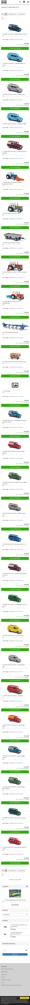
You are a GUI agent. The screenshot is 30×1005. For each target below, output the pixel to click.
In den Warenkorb (15, 48)
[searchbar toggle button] (20, 2)
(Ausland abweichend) (18, 39)
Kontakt (3, 977)
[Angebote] (27, 886)
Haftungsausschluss (6, 979)
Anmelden (15, 954)
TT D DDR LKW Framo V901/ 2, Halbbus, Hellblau (14, 123)
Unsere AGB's (4, 971)
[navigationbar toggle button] (28, 2)
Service (3, 982)
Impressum (3, 974)
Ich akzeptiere (24, 997)
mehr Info (10, 1003)
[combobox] (12, 14)
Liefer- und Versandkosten (7, 969)
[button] (2, 14)
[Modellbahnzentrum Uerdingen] (3, 2)
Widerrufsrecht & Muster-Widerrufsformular (11, 985)
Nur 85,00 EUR (15, 905)
